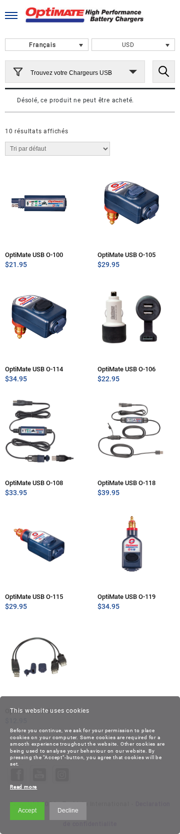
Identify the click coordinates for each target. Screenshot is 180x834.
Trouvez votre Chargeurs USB (71, 72)
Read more (23, 787)
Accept (27, 810)
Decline (68, 810)
